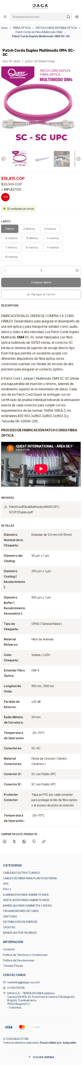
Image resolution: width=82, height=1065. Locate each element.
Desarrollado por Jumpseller (58, 1042)
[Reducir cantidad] (4, 270)
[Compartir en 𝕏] (14, 841)
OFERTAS (9, 927)
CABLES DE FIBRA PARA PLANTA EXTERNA (30, 878)
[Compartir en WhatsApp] (24, 841)
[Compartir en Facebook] (4, 841)
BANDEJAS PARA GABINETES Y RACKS (27, 905)
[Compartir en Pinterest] (33, 841)
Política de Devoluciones (18, 960)
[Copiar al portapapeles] (43, 841)
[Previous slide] (4, 159)
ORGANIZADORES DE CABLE (21, 911)
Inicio (4, 28)
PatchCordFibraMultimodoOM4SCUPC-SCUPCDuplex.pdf (34, 509)
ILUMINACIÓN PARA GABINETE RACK (26, 894)
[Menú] (5, 17)
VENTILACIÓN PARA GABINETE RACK (26, 900)
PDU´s (7, 889)
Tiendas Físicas (13, 965)
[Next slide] (78, 159)
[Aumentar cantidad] (77, 270)
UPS (5, 883)
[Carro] (77, 17)
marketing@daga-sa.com (23, 982)
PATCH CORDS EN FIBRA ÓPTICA (56, 28)
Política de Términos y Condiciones (25, 955)
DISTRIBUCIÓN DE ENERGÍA (20, 922)
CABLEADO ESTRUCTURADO (21, 873)
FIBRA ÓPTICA (22, 28)
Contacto (9, 949)
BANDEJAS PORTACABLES (20, 932)
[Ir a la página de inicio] (41, 6)
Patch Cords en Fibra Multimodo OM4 (39, 32)
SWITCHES (10, 916)
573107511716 (16, 988)
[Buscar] (68, 17)
